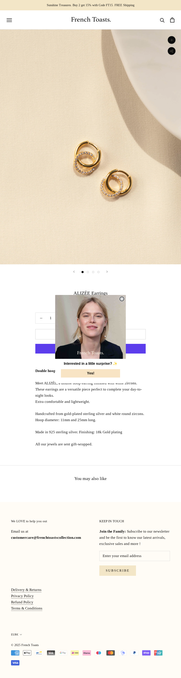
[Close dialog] (122, 299)
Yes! (90, 373)
